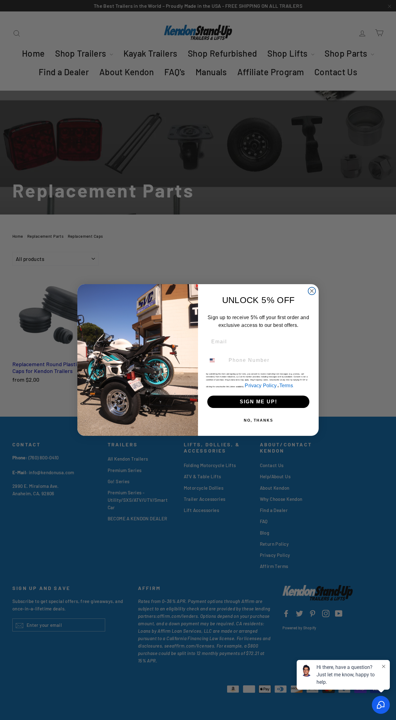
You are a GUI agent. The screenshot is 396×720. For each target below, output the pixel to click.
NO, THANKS (258, 420)
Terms (286, 385)
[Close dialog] (312, 291)
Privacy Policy (261, 385)
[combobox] (216, 360)
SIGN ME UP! (258, 401)
